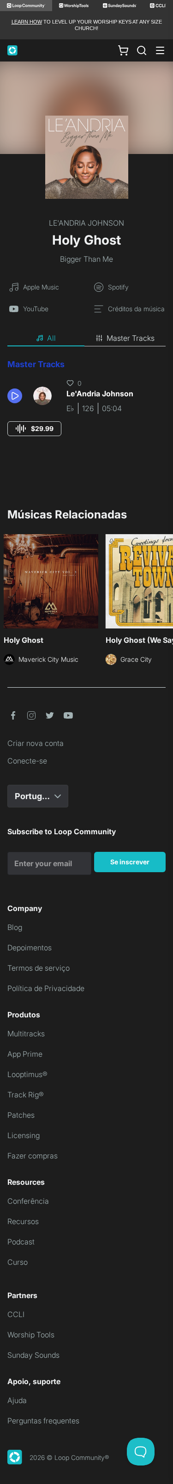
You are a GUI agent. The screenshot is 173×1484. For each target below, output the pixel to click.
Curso (17, 1262)
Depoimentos (29, 947)
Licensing (23, 1135)
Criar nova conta (35, 743)
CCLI (15, 1314)
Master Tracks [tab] (131, 338)
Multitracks (26, 1033)
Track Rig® (25, 1094)
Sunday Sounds (33, 1355)
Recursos (23, 1221)
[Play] (14, 395)
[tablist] (86, 338)
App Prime (24, 1054)
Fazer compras (32, 1155)
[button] (16, 395)
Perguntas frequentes (43, 1420)
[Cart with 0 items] (123, 49)
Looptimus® (27, 1074)
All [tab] (51, 338)
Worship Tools (30, 1334)
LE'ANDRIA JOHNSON (86, 223)
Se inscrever (129, 862)
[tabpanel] (86, 406)
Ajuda (17, 1400)
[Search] (141, 50)
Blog (14, 927)
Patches (21, 1115)
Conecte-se (27, 760)
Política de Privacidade (45, 988)
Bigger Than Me (86, 259)
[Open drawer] (160, 50)
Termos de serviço (38, 968)
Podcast (21, 1241)
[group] (34, 428)
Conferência (28, 1201)
